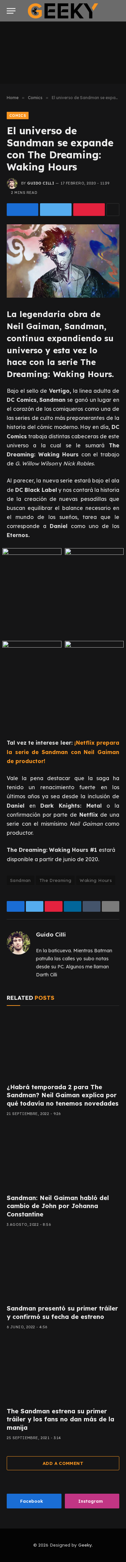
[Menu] (11, 10)
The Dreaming (55, 880)
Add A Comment (63, 1463)
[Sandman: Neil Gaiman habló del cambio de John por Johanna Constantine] (63, 1156)
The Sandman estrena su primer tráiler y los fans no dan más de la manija (60, 1419)
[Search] (116, 10)
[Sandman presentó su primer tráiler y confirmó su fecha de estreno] (63, 1267)
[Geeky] (63, 11)
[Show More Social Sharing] (113, 209)
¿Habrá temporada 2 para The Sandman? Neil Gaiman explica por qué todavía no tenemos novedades (63, 1095)
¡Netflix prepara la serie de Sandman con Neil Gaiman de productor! (63, 751)
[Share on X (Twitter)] (56, 209)
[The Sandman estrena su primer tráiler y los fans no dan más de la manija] (63, 1370)
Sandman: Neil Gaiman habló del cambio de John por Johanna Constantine (58, 1206)
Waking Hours (96, 880)
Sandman (20, 880)
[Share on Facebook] (22, 209)
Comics (17, 115)
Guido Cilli (40, 183)
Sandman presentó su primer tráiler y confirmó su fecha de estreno (62, 1312)
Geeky (85, 1545)
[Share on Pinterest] (89, 209)
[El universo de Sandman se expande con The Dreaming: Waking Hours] (63, 261)
